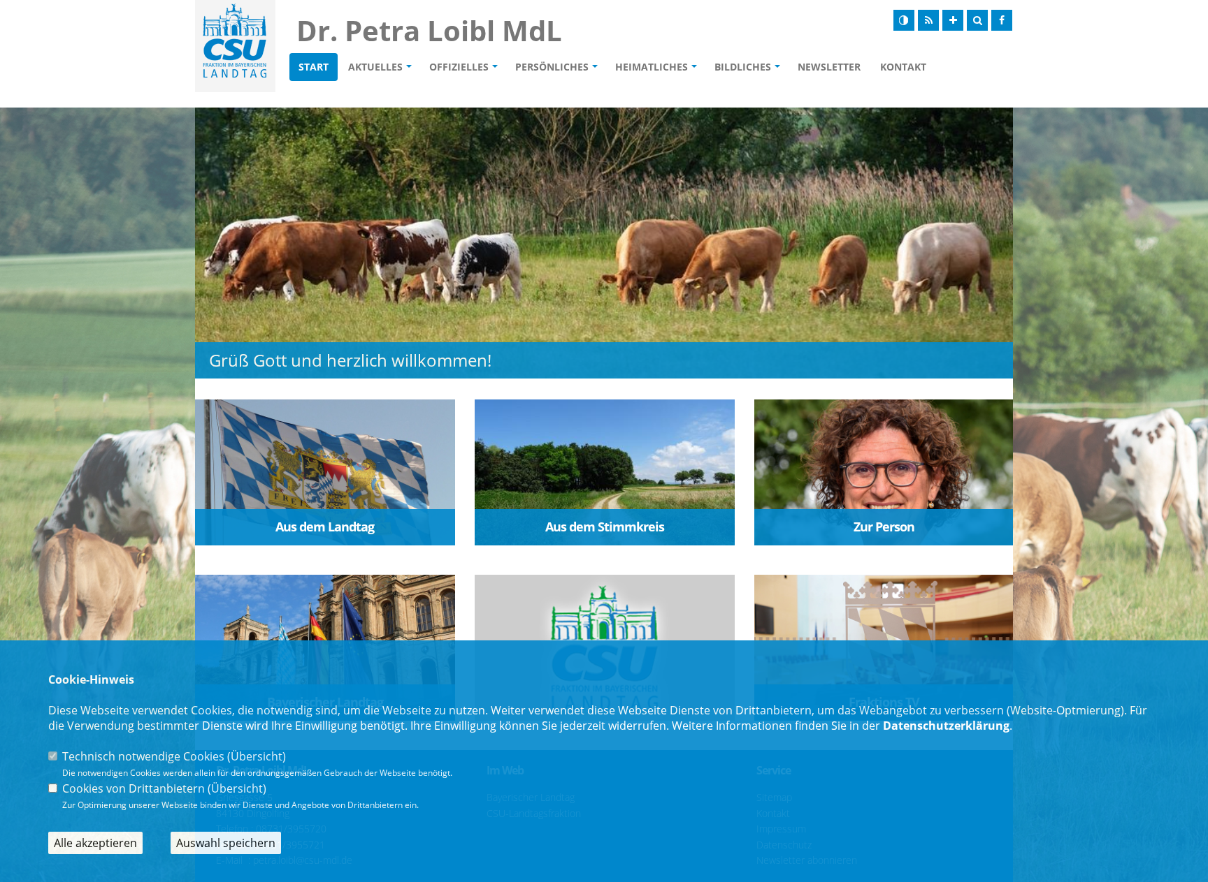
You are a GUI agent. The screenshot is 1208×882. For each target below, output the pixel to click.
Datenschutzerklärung (946, 725)
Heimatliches (651, 66)
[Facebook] (1001, 20)
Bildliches (742, 66)
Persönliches (552, 66)
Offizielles (459, 66)
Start (314, 66)
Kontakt (903, 66)
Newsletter (829, 66)
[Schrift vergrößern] (952, 20)
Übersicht (256, 756)
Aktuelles (375, 66)
